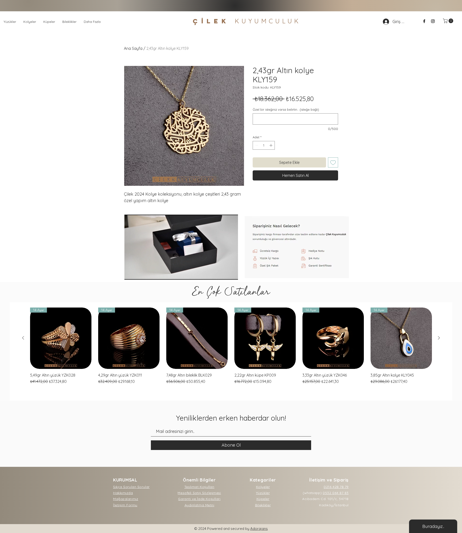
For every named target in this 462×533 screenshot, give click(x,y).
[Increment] (271, 145)
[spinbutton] (264, 145)
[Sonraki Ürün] (439, 338)
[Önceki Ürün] (23, 338)
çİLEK (247, 21)
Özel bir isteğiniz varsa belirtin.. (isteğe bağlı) (286, 109)
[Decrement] (256, 145)
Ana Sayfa (133, 48)
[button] (448, 21)
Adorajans (259, 528)
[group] (231, 346)
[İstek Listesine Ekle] (333, 162)
